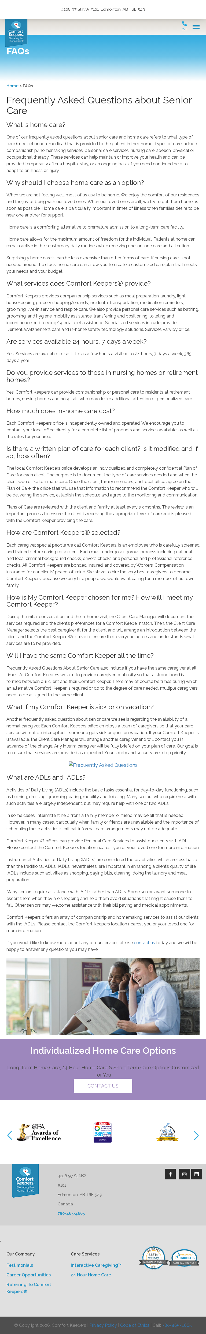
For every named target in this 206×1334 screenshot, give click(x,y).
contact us (144, 942)
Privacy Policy (103, 1325)
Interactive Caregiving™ (96, 1265)
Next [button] (194, 1135)
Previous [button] (11, 1135)
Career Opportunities (28, 1274)
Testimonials (19, 1265)
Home (12, 85)
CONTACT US (103, 1086)
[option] (38, 1132)
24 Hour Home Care (91, 1274)
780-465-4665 (71, 1213)
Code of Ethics (134, 1325)
